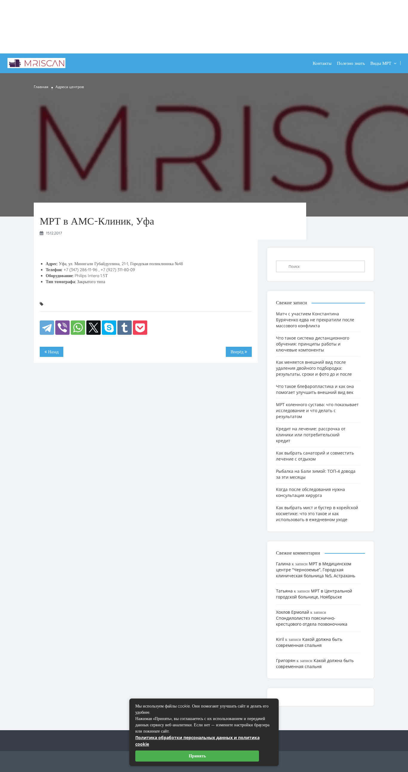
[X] (93, 327)
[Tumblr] (124, 327)
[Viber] (62, 327)
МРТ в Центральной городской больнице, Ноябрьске (314, 594)
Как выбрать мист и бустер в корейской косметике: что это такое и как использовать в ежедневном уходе (317, 513)
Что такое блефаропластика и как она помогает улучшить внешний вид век (315, 389)
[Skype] (109, 327)
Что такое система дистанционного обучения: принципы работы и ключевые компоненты (312, 344)
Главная (41, 86)
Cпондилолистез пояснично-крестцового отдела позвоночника (311, 621)
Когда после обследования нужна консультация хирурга (310, 492)
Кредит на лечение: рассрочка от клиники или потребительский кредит (311, 434)
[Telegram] (47, 327)
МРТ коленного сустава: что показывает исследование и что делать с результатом (317, 410)
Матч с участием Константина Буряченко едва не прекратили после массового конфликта (315, 320)
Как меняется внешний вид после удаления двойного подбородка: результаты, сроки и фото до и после (314, 368)
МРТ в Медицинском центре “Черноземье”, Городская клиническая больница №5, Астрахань (315, 569)
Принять (197, 756)
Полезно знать (351, 63)
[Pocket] (140, 327)
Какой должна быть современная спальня (309, 642)
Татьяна (284, 591)
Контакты (322, 63)
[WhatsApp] (78, 327)
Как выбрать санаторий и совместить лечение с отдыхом (315, 456)
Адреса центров (70, 86)
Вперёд (238, 351)
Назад (53, 351)
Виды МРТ (380, 63)
